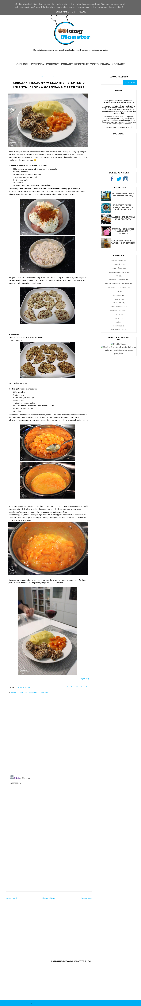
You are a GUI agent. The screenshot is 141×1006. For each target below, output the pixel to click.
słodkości (117, 264)
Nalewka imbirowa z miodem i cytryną (123, 194)
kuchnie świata (117, 268)
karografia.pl (134, 1003)
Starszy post (86, 898)
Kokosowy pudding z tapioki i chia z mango (123, 242)
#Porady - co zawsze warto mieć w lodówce (123, 231)
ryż (117, 322)
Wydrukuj (85, 679)
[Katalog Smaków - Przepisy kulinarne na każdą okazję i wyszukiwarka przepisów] (118, 353)
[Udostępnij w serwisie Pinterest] (87, 687)
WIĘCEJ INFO (62, 11)
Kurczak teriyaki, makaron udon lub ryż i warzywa (123, 207)
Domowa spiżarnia (117, 280)
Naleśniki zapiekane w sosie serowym (123, 218)
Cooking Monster (23, 1003)
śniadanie (117, 303)
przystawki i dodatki (38, 693)
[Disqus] (49, 734)
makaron (117, 295)
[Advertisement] (49, 867)
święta (117, 314)
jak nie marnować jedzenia (117, 283)
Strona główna (48, 898)
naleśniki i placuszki (117, 287)
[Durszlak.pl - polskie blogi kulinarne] (118, 344)
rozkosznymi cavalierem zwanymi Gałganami (121, 123)
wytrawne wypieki (117, 310)
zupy (117, 291)
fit (26, 693)
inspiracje (117, 326)
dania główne (17, 693)
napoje (117, 318)
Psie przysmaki (117, 330)
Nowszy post (11, 898)
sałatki (117, 299)
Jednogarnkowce (117, 306)
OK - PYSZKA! (79, 11)
